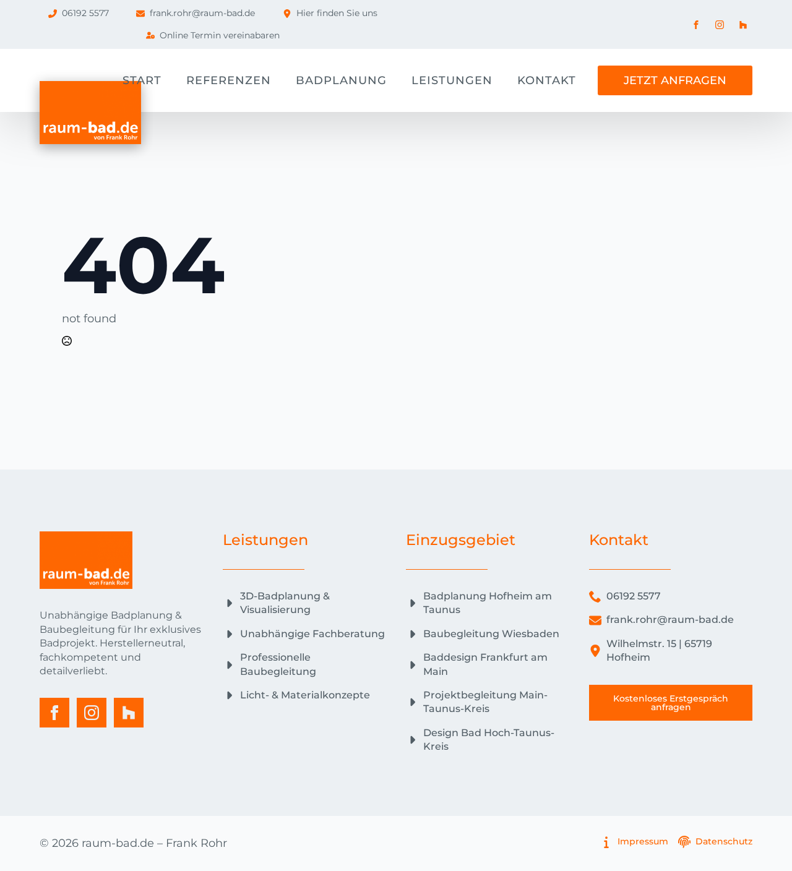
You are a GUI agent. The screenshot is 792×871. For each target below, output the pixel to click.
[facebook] (54, 712)
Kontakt (546, 80)
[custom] (129, 712)
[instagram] (91, 712)
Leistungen (452, 80)
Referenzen (228, 80)
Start (142, 80)
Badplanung (341, 80)
